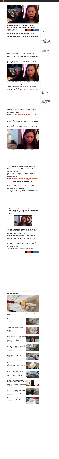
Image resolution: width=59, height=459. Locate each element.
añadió (11, 121)
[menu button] (57, 1)
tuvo (24, 168)
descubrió (34, 230)
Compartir (37, 29)
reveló (11, 120)
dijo (24, 89)
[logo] (3, 1)
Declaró (19, 191)
